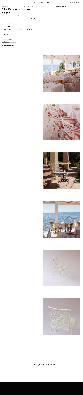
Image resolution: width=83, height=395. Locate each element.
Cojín (3, 41)
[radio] (5, 36)
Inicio (3, 6)
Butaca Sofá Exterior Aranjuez (24, 370)
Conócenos (65, 2)
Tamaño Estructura (5, 34)
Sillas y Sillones (19, 6)
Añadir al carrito (10, 45)
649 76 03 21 (70, 2)
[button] (4, 372)
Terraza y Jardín (10, 6)
